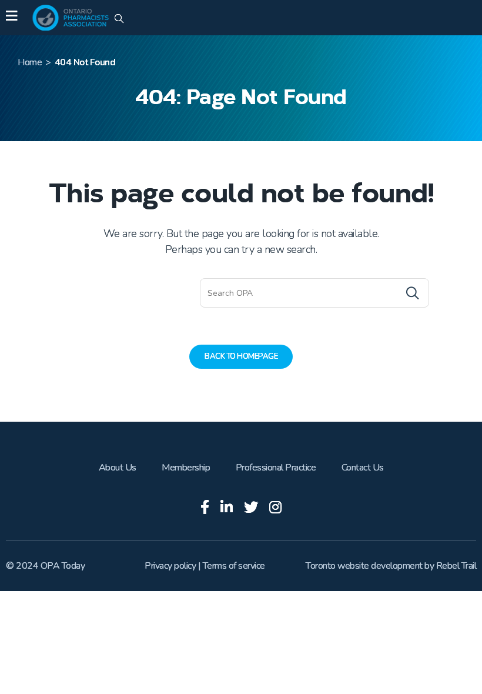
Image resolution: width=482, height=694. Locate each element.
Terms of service (234, 565)
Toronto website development (364, 565)
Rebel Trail (456, 565)
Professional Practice (276, 467)
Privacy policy (170, 565)
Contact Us (363, 467)
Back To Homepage (241, 356)
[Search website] (119, 19)
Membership (186, 467)
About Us (117, 467)
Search (389, 293)
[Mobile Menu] (11, 18)
